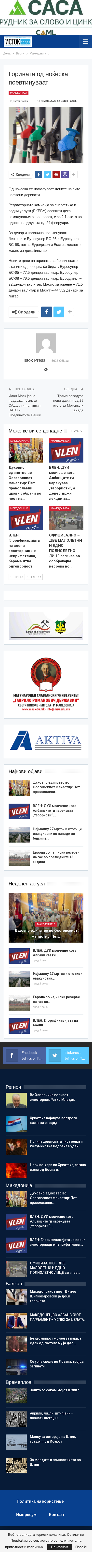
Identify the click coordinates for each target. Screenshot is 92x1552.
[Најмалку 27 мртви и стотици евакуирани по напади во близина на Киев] (19, 835)
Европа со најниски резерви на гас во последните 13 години (56, 857)
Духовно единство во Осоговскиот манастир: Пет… (46, 933)
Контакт (57, 1515)
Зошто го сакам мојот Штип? (54, 1390)
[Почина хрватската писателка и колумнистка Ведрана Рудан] (16, 1147)
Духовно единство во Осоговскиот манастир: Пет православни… (56, 787)
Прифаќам (59, 1547)
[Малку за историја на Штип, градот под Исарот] (16, 1442)
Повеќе (81, 1547)
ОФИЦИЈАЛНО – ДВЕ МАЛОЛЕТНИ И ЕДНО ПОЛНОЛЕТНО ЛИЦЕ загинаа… (55, 1268)
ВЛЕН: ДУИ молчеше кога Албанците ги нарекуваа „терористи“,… (54, 810)
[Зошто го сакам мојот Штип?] (16, 1396)
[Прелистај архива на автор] (46, 343)
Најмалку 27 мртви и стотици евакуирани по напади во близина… (57, 833)
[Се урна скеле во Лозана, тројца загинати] (16, 1367)
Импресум (26, 1515)
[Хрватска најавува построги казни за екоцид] (16, 1124)
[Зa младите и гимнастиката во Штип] (16, 1465)
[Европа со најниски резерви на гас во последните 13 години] (19, 858)
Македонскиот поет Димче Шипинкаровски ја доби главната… (53, 1296)
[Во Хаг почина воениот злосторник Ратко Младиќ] (16, 1100)
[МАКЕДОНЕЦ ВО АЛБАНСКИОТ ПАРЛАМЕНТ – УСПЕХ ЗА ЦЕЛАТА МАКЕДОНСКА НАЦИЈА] (16, 1320)
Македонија (18, 92)
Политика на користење (40, 1501)
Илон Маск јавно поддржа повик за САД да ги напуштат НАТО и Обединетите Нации (25, 405)
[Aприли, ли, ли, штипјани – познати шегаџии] (16, 1419)
